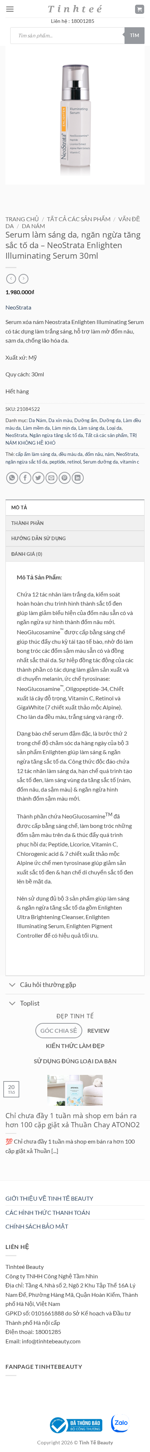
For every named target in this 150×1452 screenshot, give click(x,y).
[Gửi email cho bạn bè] (52, 478)
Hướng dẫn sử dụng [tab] (38, 538)
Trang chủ (22, 218)
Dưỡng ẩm (85, 420)
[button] (9, 9)
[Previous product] (23, 279)
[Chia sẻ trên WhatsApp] (12, 478)
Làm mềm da (36, 428)
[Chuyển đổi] (12, 986)
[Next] (32, 192)
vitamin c (129, 462)
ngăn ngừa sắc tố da (26, 462)
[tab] (58, 1030)
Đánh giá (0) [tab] (26, 554)
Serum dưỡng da (100, 462)
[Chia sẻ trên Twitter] (38, 478)
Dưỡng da (110, 420)
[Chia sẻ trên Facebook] (25, 478)
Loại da (114, 428)
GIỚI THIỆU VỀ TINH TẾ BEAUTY (49, 1198)
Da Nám (33, 225)
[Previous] (12, 192)
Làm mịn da (64, 428)
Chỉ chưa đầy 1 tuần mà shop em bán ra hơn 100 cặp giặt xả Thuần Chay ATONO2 (72, 1120)
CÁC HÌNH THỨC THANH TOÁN (47, 1212)
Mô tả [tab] (19, 507)
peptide (57, 462)
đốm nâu (94, 454)
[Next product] (11, 279)
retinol (74, 462)
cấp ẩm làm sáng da (36, 454)
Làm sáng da (91, 428)
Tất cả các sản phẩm (79, 218)
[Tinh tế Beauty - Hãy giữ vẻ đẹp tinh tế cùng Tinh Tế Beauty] (75, 8)
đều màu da (71, 454)
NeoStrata (18, 307)
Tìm (134, 35)
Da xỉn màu (60, 420)
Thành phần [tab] (27, 523)
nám (109, 454)
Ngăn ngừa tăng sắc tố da (56, 435)
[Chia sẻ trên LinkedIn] (78, 478)
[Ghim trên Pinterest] (65, 478)
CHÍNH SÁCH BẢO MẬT (36, 1226)
